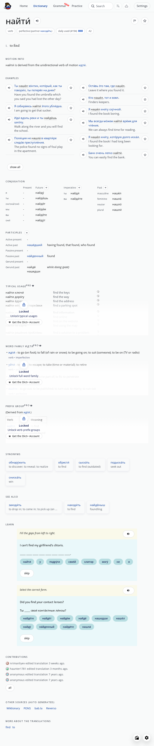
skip (26, 573)
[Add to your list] (144, 20)
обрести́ (63, 462)
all (9, 687)
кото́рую (116, 137)
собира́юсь (24, 106)
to (13, 727)
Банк (91, 153)
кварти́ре (50, 138)
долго (126, 137)
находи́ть (45, 31)
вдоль (25, 118)
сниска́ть (15, 477)
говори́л (20, 90)
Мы (90, 121)
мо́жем (108, 121)
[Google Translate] (118, 6)
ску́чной (115, 109)
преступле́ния (34, 142)
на (45, 90)
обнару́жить (17, 462)
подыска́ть (118, 462)
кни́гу (105, 109)
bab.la (38, 708)
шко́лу (18, 122)
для (134, 121)
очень (100, 153)
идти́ (82, 65)
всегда (98, 121)
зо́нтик (33, 86)
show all (15, 167)
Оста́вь (93, 86)
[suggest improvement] (134, 20)
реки (33, 118)
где (112, 86)
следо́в (19, 142)
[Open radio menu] (136, 737)
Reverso (51, 708)
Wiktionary (13, 708)
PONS (27, 708)
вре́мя (127, 121)
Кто (90, 97)
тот (106, 97)
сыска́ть (84, 462)
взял (115, 97)
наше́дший (34, 245)
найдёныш (97, 505)
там (106, 86)
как (55, 86)
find (8, 727)
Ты (16, 86)
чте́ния (93, 125)
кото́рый (46, 86)
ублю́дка (55, 106)
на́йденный (35, 256)
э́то (101, 86)
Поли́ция (20, 138)
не (29, 138)
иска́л (135, 137)
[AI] (126, 6)
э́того (45, 106)
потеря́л (37, 90)
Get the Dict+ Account (25, 322)
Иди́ (17, 118)
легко (108, 153)
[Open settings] (146, 737)
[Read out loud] (37, 20)
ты (60, 86)
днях (51, 90)
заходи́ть (15, 505)
